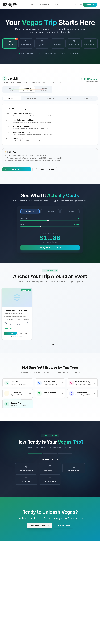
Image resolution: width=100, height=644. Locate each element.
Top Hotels (50, 98)
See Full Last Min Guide (15, 169)
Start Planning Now (38, 526)
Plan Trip (33, 4)
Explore (56, 4)
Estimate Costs (63, 526)
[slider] (48, 220)
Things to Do (69, 98)
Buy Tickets (23, 333)
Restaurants (88, 98)
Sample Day (12, 98)
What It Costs (31, 98)
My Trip (79, 4)
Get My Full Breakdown (48, 248)
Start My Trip (90, 4)
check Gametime (18, 336)
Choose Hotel (45, 4)
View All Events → (50, 344)
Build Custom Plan (46, 169)
